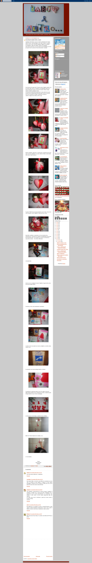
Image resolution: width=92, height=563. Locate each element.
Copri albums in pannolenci (62, 259)
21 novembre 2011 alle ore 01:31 (37, 479)
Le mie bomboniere (63, 156)
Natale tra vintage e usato (61, 242)
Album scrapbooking (60, 253)
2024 (57, 223)
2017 (57, 229)
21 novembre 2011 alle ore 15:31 (35, 504)
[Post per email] (44, 466)
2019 (57, 228)
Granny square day (63, 175)
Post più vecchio (49, 556)
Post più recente (27, 556)
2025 (57, 222)
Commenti (58, 56)
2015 (57, 232)
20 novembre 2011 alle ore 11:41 (36, 472)
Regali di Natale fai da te (61, 257)
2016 (57, 231)
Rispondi (28, 486)
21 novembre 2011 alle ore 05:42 (36, 489)
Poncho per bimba (63, 138)
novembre (59, 241)
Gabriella (63, 73)
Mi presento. (59, 260)
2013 (57, 235)
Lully (28, 504)
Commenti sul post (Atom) (32, 558)
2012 (57, 237)
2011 (57, 238)
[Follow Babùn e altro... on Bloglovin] (60, 84)
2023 (57, 225)
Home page (38, 556)
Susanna (28, 489)
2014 (57, 234)
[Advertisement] (32, 547)
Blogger (63, 263)
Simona (28, 472)
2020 (57, 226)
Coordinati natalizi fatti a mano (62, 249)
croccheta (28, 479)
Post (57, 54)
